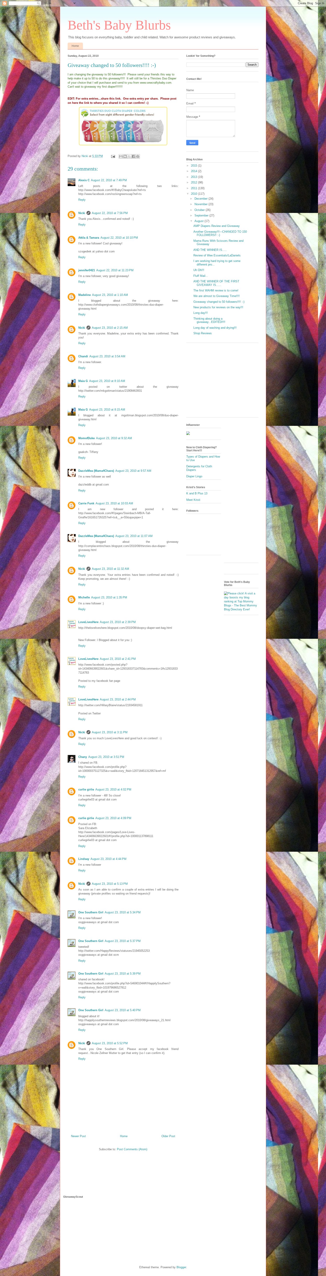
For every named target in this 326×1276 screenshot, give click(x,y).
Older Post (168, 1136)
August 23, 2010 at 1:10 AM (110, 295)
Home (75, 45)
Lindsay (83, 859)
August (199, 221)
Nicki (81, 213)
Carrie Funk (86, 503)
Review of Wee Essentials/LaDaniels (217, 255)
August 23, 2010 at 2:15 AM (110, 327)
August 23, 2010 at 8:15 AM (107, 409)
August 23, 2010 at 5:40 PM (123, 1010)
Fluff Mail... (200, 275)
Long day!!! (200, 313)
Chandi (83, 356)
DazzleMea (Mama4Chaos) (96, 470)
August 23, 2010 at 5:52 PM (110, 1043)
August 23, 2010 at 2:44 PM (118, 699)
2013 (194, 177)
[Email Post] (113, 156)
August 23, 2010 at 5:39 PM (123, 973)
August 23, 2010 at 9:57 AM (133, 470)
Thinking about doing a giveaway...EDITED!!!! (209, 320)
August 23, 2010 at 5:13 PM (110, 883)
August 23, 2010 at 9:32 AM (114, 438)
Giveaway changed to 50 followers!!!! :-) (218, 301)
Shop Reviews (202, 333)
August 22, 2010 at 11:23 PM (115, 270)
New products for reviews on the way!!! (218, 307)
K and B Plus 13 (196, 493)
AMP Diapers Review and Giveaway (216, 226)
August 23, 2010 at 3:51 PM (106, 757)
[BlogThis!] (125, 156)
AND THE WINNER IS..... (210, 250)
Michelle (84, 597)
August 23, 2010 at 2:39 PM (118, 622)
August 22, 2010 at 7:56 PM (110, 213)
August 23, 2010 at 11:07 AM (134, 536)
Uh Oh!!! (198, 270)
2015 (194, 165)
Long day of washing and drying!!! (215, 327)
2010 (194, 193)
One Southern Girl (90, 912)
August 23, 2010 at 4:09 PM (113, 818)
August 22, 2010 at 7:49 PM (109, 180)
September (201, 215)
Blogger (181, 1267)
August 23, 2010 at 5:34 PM (123, 912)
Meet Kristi (193, 499)
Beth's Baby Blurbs (119, 25)
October (200, 210)
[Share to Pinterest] (138, 156)
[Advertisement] (223, 382)
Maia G (83, 381)
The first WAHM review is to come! (215, 290)
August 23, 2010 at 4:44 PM (108, 859)
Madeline (84, 295)
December (201, 198)
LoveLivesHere (88, 622)
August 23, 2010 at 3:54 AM (107, 356)
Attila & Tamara (88, 237)
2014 (194, 171)
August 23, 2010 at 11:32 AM (110, 568)
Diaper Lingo (194, 476)
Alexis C (84, 180)
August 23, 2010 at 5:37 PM (123, 941)
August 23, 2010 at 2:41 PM (118, 659)
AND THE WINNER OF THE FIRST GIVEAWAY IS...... (216, 283)
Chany (82, 757)
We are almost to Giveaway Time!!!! (216, 296)
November (201, 204)
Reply (82, 199)
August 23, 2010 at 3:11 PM (110, 732)
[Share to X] (129, 156)
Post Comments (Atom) (132, 1149)
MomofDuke (86, 438)
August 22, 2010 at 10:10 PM (119, 237)
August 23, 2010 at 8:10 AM (107, 381)
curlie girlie (86, 789)
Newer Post (78, 1136)
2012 (194, 182)
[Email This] (121, 156)
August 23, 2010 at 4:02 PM (113, 789)
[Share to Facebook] (133, 156)
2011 (194, 188)
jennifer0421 (86, 270)
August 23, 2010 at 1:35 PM (109, 597)
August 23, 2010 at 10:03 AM (114, 503)
